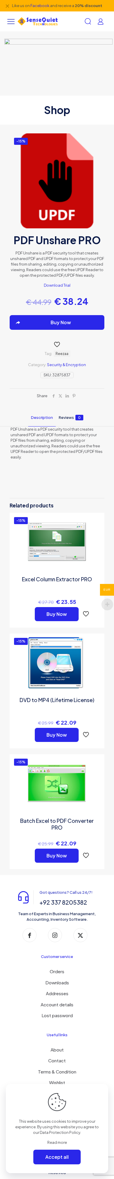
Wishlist (57, 1082)
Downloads (57, 982)
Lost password (57, 1015)
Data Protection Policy (60, 1132)
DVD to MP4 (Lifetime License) (57, 699)
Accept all (57, 1157)
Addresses (57, 993)
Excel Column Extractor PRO (57, 579)
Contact (57, 1060)
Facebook (39, 5)
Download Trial (57, 285)
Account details (57, 1004)
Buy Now (56, 614)
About (57, 1049)
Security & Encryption (66, 364)
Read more (57, 1142)
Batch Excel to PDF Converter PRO (57, 824)
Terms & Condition (57, 1071)
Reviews (70, 417)
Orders (57, 971)
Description (42, 417)
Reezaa (62, 353)
